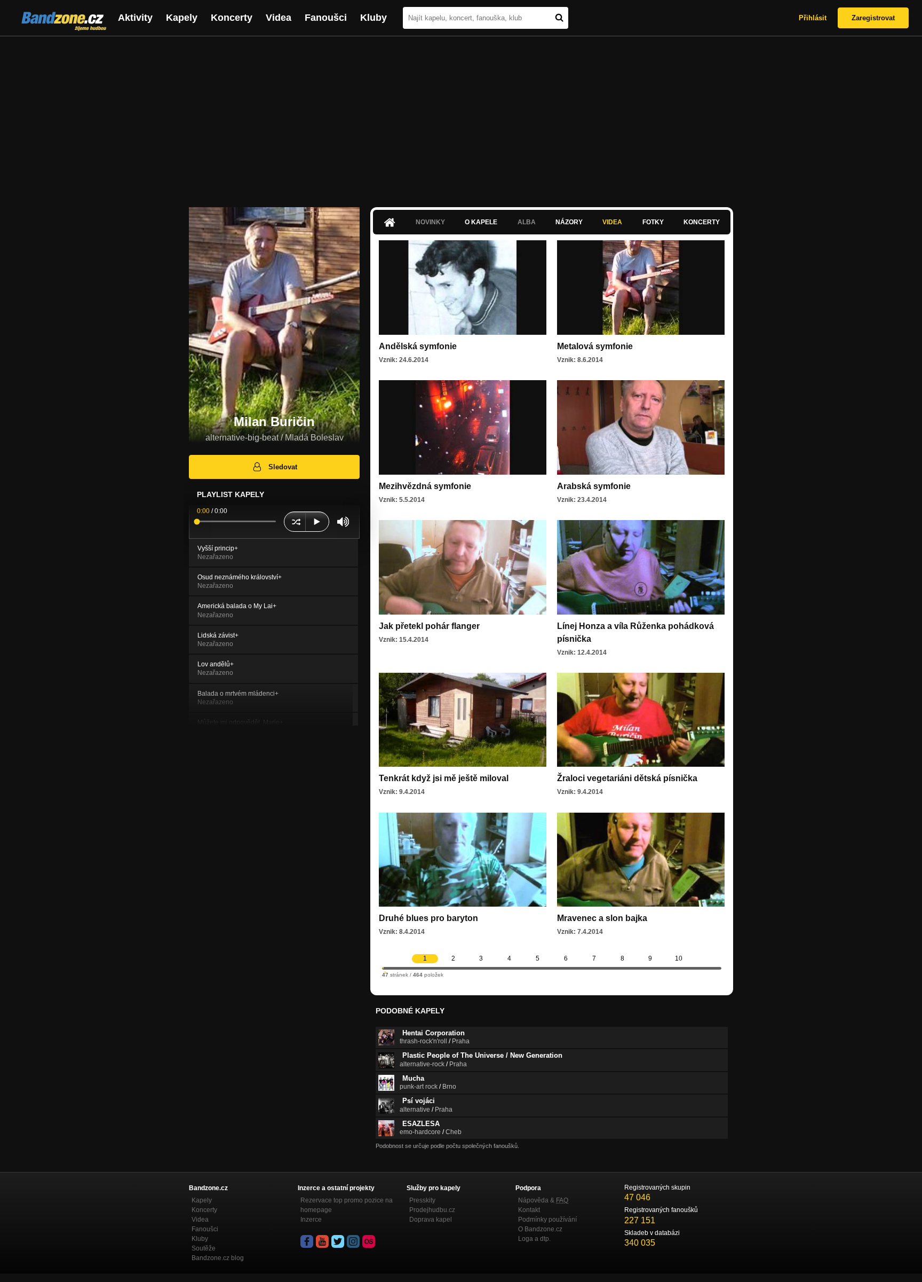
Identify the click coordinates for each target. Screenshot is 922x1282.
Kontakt (529, 1210)
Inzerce (311, 1219)
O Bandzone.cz (540, 1229)
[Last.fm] (368, 1241)
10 (678, 958)
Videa (278, 17)
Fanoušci (326, 17)
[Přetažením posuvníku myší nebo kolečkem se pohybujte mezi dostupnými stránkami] (383, 968)
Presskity (422, 1200)
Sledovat (282, 467)
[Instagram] (353, 1241)
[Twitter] (337, 1241)
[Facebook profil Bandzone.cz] (306, 1241)
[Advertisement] (461, 116)
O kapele (481, 222)
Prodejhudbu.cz (432, 1210)
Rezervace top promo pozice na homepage (346, 1205)
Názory (569, 222)
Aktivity (135, 17)
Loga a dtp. (534, 1238)
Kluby (373, 17)
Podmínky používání (547, 1219)
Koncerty (231, 17)
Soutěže (204, 1248)
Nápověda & (543, 1200)
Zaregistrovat (873, 18)
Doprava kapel (430, 1219)
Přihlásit (812, 18)
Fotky (653, 222)
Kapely (181, 17)
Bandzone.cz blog (218, 1258)
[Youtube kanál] (322, 1241)
